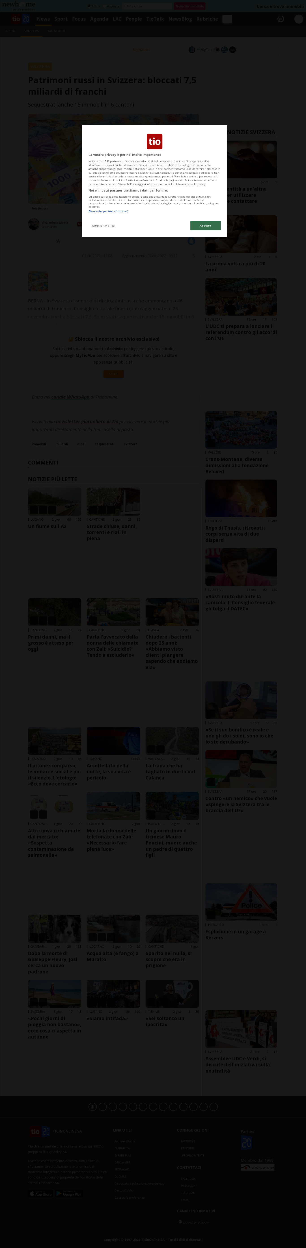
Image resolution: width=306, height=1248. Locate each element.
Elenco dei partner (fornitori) (108, 211)
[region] (154, 181)
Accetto (205, 225)
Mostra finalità (103, 225)
